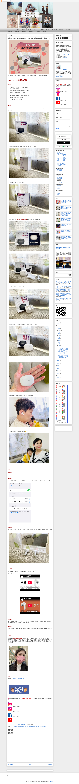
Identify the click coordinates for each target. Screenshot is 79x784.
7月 (59, 335)
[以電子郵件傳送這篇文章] (28, 724)
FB (8, 29)
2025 (58, 323)
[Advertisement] (63, 428)
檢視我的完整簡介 (59, 76)
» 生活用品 (59, 187)
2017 (58, 370)
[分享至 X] (30, 724)
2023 (58, 360)
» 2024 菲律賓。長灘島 (61, 164)
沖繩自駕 (44, 31)
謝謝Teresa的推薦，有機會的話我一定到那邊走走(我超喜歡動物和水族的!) (63, 290)
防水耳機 (19, 726)
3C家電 (12, 726)
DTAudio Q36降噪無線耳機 (41, 726)
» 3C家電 (58, 188)
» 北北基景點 (59, 175)
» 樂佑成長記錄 (59, 170)
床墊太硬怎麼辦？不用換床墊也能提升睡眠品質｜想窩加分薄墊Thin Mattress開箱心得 (66, 214)
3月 (59, 342)
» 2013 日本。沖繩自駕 (61, 155)
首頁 (30, 764)
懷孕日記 (17, 29)
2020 (58, 365)
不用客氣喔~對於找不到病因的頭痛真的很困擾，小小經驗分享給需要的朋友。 (63, 282)
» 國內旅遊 (59, 165)
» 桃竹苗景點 (59, 177)
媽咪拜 (65, 57)
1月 (59, 345)
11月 (59, 328)
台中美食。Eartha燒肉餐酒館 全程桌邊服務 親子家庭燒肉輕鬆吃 (66, 201)
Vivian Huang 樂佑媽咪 (62, 69)
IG (12, 29)
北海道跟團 (24, 31)
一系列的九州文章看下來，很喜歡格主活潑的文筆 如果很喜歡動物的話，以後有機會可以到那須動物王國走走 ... (63, 294)
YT (70, 54)
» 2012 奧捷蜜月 (60, 153)
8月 (59, 333)
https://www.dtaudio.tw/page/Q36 (18, 678)
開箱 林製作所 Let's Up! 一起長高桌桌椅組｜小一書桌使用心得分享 (66, 207)
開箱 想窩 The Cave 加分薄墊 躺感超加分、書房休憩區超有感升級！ (66, 237)
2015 (58, 373)
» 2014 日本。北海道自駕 (61, 157)
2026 (58, 322)
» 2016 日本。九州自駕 (61, 159)
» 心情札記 (59, 193)
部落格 (64, 54)
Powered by (61, 146)
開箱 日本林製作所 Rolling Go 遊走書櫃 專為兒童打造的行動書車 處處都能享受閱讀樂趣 (63, 349)
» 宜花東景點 (59, 182)
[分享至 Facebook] (31, 724)
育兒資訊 (42, 29)
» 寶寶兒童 (59, 185)
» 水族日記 (59, 194)
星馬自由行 (17, 31)
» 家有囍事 (59, 152)
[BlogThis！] (29, 724)
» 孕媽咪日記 (59, 169)
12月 (59, 326)
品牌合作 (48, 29)
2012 (58, 378)
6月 (59, 337)
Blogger (51, 781)
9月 (59, 332)
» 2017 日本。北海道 (61, 160)
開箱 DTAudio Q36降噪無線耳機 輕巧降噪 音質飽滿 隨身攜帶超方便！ (63, 356)
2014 (58, 375)
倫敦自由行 (61, 29)
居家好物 (35, 29)
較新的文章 (10, 764)
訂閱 (64, 142)
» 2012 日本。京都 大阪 (61, 154)
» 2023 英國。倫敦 (60, 163)
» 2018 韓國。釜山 (60, 162)
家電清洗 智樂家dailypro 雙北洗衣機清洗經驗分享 (66, 231)
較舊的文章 (49, 764)
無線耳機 (30, 726)
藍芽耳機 (33, 726)
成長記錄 (23, 29)
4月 (59, 340)
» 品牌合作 (59, 191)
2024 (58, 325)
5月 (59, 338)
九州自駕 (38, 31)
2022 (58, 361)
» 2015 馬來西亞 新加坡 (61, 158)
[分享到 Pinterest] (32, 724)
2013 (58, 377)
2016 (58, 372)
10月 (59, 330)
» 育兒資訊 (59, 172)
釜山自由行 (10, 31)
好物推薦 (15, 726)
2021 (58, 363)
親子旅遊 (29, 29)
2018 (58, 368)
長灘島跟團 (54, 29)
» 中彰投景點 (59, 178)
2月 (59, 343)
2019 (58, 367)
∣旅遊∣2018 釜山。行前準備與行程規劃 (66, 225)
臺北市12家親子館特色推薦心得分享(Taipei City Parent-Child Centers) (66, 219)
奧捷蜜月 (68, 29)
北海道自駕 (31, 31)
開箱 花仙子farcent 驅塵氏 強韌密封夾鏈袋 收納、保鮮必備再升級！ (63, 352)
